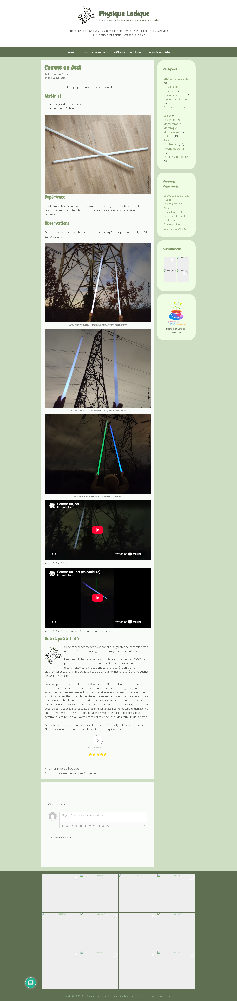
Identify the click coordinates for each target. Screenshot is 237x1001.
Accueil (70, 52)
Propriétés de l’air (173, 148)
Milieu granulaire (173, 132)
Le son (167, 115)
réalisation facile (57, 77)
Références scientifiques (127, 52)
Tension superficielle (175, 157)
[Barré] (76, 826)
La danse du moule (174, 216)
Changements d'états (176, 78)
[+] (107, 825)
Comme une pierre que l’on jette (72, 773)
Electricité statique (174, 95)
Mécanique (170, 128)
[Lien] (99, 826)
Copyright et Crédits (159, 52)
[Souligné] (71, 826)
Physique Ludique (124, 13)
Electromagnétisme (58, 74)
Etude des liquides (174, 107)
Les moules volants (174, 228)
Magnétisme (170, 124)
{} (103, 825)
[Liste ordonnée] (81, 826)
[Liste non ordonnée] (85, 826)
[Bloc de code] (94, 826)
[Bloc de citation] (90, 826)
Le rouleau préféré (174, 212)
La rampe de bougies (64, 768)
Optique (168, 136)
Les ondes (169, 119)
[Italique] (67, 826)
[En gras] (62, 826)
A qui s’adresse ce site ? (94, 52)
